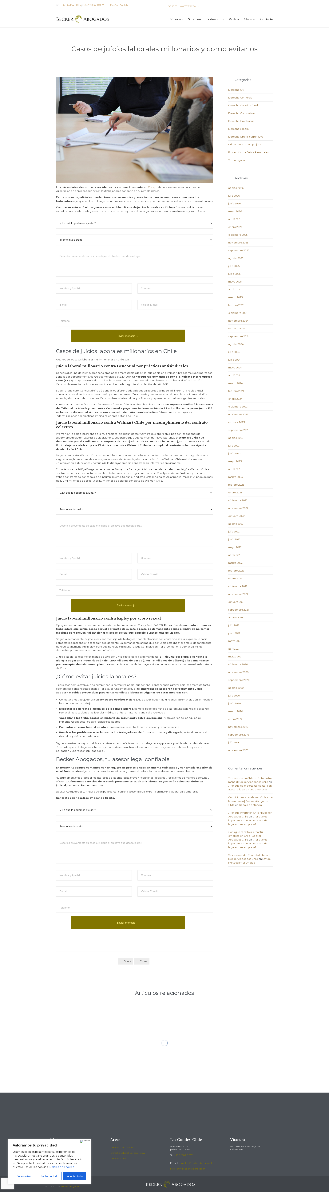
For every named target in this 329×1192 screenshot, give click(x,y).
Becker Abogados (70, 1186)
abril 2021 (233, 648)
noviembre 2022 (238, 508)
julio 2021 (233, 625)
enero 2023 (235, 492)
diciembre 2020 (238, 664)
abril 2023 (234, 469)
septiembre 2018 (238, 734)
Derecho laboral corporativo (246, 136)
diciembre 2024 (238, 312)
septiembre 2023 (238, 429)
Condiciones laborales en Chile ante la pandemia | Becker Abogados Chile (250, 801)
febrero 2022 (236, 570)
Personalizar (24, 1176)
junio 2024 (234, 359)
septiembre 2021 (238, 609)
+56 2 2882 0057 (183, 1155)
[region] (49, 1161)
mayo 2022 (235, 547)
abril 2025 (234, 289)
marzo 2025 (235, 297)
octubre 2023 (236, 422)
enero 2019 (235, 718)
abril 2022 (234, 554)
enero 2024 (235, 398)
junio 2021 (234, 633)
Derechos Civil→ (120, 1158)
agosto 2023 (236, 437)
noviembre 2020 (238, 672)
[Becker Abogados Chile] (83, 19)
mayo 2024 (235, 367)
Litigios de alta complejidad (245, 144)
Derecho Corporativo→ (123, 1147)
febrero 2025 (236, 305)
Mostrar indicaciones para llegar (187, 1168)
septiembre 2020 (239, 679)
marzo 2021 (235, 656)
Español (114, 5)
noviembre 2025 (238, 242)
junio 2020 (234, 703)
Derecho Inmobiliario (241, 120)
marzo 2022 (235, 562)
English (124, 5)
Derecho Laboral (238, 128)
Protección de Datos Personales (248, 152)
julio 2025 (234, 265)
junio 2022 (234, 539)
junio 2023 (234, 453)
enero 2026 (235, 226)
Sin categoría (236, 160)
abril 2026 (234, 219)
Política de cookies (61, 1167)
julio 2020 (234, 695)
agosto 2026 (236, 187)
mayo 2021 (234, 640)
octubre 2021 (236, 601)
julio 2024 (234, 351)
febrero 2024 (236, 390)
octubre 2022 (236, 515)
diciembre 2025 (238, 234)
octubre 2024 (236, 328)
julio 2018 (233, 742)
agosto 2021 (235, 617)
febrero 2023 (236, 484)
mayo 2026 (235, 211)
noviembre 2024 (238, 320)
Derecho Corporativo (241, 113)
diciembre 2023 (238, 406)
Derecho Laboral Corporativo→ (128, 1152)
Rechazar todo (49, 1176)
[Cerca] (85, 1141)
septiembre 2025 (238, 250)
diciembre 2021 (237, 586)
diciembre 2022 (238, 500)
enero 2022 (235, 578)
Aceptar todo (75, 1176)
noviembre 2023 (238, 414)
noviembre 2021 (238, 594)
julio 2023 (234, 445)
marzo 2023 (235, 476)
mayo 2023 (235, 461)
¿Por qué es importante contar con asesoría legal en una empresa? (247, 820)
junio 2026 (234, 203)
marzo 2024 (235, 383)
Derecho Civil (236, 89)
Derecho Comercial (240, 97)
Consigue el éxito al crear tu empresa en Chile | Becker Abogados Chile (245, 835)
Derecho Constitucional (243, 105)
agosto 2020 (236, 687)
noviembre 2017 (238, 750)
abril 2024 (234, 375)
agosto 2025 (235, 258)
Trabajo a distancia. (250, 804)
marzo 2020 (235, 711)
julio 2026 (234, 195)
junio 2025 (234, 273)
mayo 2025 (235, 281)
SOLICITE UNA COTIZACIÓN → (181, 6)
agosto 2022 (235, 523)
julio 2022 (234, 531)
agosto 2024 (236, 344)
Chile (151, 187)
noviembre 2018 (238, 726)
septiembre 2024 (238, 336)
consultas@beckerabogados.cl (195, 1163)
